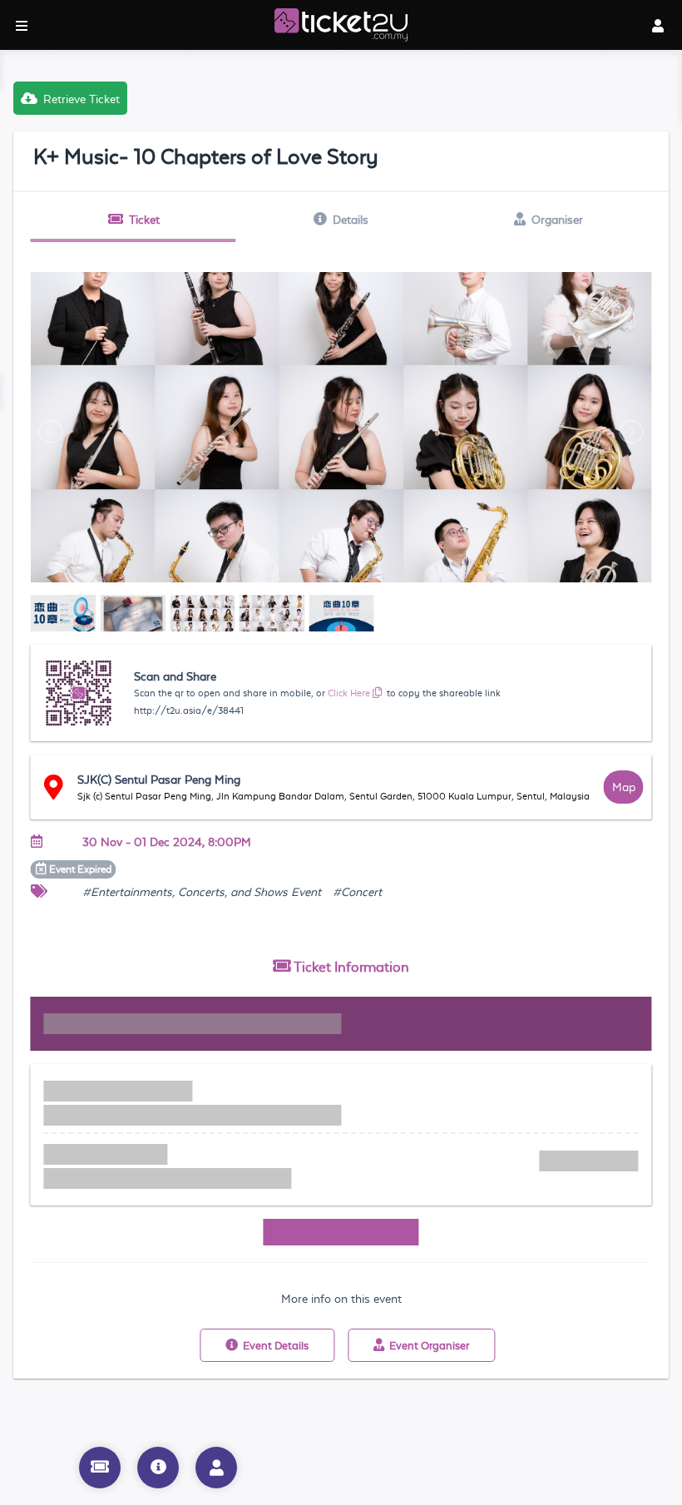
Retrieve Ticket (81, 99)
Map (623, 787)
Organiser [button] (557, 219)
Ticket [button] (144, 219)
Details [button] (350, 219)
